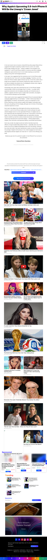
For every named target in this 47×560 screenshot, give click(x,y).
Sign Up (36, 500)
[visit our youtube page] (28, 539)
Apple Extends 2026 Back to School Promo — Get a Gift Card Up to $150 (27, 169)
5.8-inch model (8, 98)
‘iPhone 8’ (27, 83)
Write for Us (16, 551)
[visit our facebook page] (16, 539)
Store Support (23, 551)
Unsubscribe (16, 550)
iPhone (6, 4)
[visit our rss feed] (31, 539)
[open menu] (1, 1)
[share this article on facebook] (3, 43)
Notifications (22, 550)
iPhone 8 (3, 4)
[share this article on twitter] (7, 43)
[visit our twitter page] (19, 539)
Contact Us (9, 550)
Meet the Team (30, 550)
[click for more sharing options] (11, 43)
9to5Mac (29, 78)
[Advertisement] (23, 56)
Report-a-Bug (30, 551)
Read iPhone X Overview (23, 178)
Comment (27, 172)
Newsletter (36, 550)
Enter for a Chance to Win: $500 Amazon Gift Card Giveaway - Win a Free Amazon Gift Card (23, 3)
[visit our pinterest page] (22, 539)
